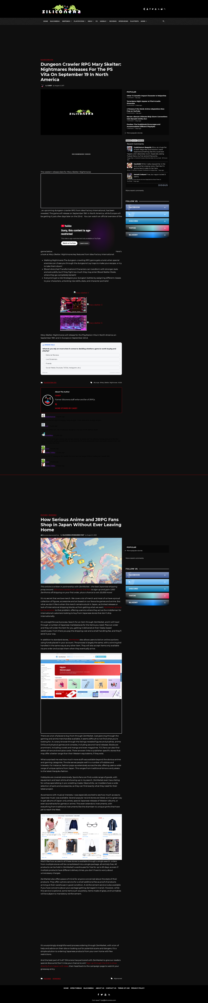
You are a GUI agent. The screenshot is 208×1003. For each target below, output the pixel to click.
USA (120, 382)
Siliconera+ (55, 21)
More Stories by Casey (66, 408)
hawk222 (137, 164)
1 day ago (161, 170)
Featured (44, 515)
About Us (100, 988)
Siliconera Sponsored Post (73, 535)
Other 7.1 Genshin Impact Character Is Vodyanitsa (146, 96)
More (143, 21)
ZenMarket (74, 640)
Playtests (134, 21)
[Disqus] (81, 440)
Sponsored (53, 515)
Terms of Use (124, 988)
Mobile (103, 21)
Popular (140, 140)
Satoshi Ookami (140, 174)
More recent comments (135, 191)
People (128, 140)
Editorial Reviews (52, 355)
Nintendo (66, 21)
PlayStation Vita (47, 59)
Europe (96, 382)
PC (97, 21)
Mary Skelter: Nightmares (109, 382)
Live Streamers (51, 359)
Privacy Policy (137, 988)
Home (45, 21)
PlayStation (79, 21)
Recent (134, 140)
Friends (48, 364)
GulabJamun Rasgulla (142, 147)
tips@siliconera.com (108, 1000)
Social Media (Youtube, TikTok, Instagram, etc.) (63, 368)
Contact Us (111, 988)
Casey (49, 85)
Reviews (112, 21)
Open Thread (76, 988)
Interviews (123, 21)
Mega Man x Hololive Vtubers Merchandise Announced (144, 158)
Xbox (90, 21)
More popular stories (134, 133)
